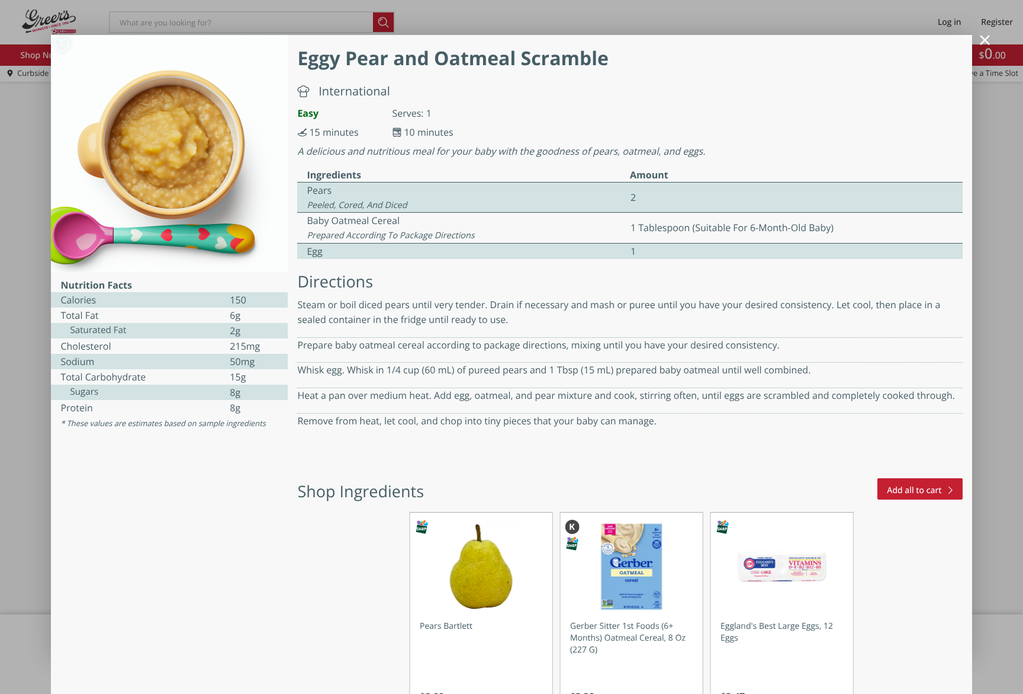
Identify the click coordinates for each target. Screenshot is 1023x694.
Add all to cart (914, 490)
